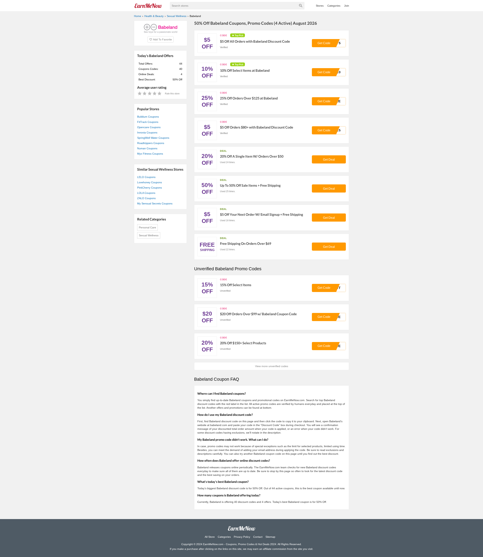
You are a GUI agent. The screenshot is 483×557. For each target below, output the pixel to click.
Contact (257, 536)
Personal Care (147, 227)
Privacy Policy (242, 536)
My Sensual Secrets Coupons (154, 203)
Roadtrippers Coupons (150, 143)
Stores (320, 5)
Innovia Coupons (147, 132)
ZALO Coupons (146, 198)
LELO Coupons (146, 177)
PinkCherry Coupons (149, 187)
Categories (333, 5)
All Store (210, 536)
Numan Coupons (147, 148)
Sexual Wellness (148, 235)
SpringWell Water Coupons (153, 137)
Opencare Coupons (149, 127)
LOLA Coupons (146, 192)
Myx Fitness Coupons (150, 153)
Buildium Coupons (148, 116)
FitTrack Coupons (147, 121)
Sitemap (270, 536)
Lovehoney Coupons (149, 182)
